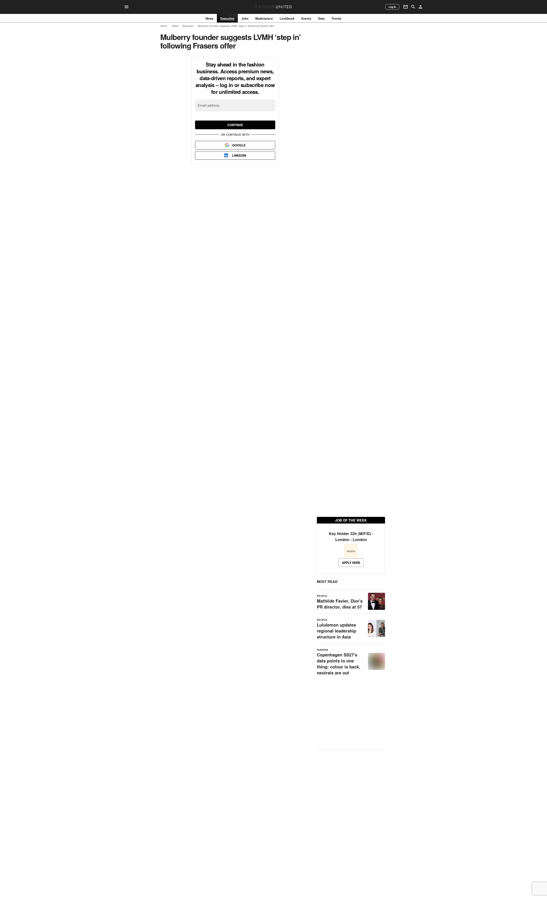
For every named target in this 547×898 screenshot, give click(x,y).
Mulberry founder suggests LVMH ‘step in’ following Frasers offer (236, 25)
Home (164, 25)
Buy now (334, 97)
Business (188, 25)
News (175, 25)
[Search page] (413, 6)
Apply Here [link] (351, 578)
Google (239, 145)
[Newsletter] (405, 6)
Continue (235, 125)
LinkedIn (239, 155)
